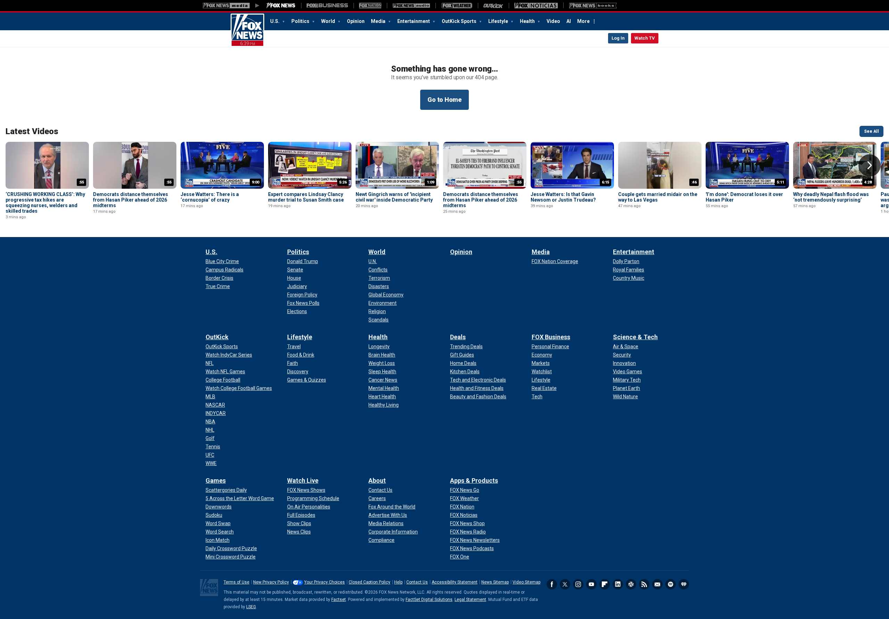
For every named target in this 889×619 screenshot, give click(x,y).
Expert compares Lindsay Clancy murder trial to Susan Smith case (306, 197)
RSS (644, 584)
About (377, 480)
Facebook (552, 584)
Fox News (247, 30)
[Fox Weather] (456, 5)
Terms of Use (236, 582)
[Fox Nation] (370, 5)
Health (528, 21)
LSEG (251, 606)
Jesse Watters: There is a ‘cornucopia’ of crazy (210, 197)
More (583, 21)
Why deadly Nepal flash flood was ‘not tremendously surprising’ (831, 197)
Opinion (356, 21)
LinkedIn (618, 584)
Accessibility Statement (454, 582)
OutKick (217, 337)
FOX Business (551, 337)
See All (871, 131)
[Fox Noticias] (536, 5)
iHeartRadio (684, 584)
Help (398, 582)
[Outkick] (493, 5)
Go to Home (444, 99)
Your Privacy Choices (324, 582)
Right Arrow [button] (869, 165)
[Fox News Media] (281, 5)
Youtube (591, 584)
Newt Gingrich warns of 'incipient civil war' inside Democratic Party (394, 197)
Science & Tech (635, 337)
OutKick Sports (459, 21)
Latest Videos (32, 131)
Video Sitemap (526, 582)
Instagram (578, 584)
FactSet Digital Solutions (429, 599)
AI (568, 21)
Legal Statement (470, 599)
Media (379, 21)
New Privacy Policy (271, 582)
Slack (631, 584)
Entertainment (414, 21)
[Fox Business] (327, 5)
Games (216, 480)
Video (553, 21)
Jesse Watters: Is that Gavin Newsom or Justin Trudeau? (563, 197)
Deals (458, 337)
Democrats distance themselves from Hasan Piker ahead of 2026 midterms (130, 200)
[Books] (593, 5)
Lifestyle (498, 21)
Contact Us (417, 582)
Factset (338, 599)
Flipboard (604, 584)
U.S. (275, 21)
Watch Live (302, 480)
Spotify (670, 584)
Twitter (565, 584)
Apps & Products (474, 480)
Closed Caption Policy (369, 582)
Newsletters (657, 584)
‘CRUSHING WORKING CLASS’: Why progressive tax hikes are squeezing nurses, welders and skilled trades (45, 203)
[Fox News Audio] (411, 5)
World (328, 21)
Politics (300, 21)
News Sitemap (495, 582)
